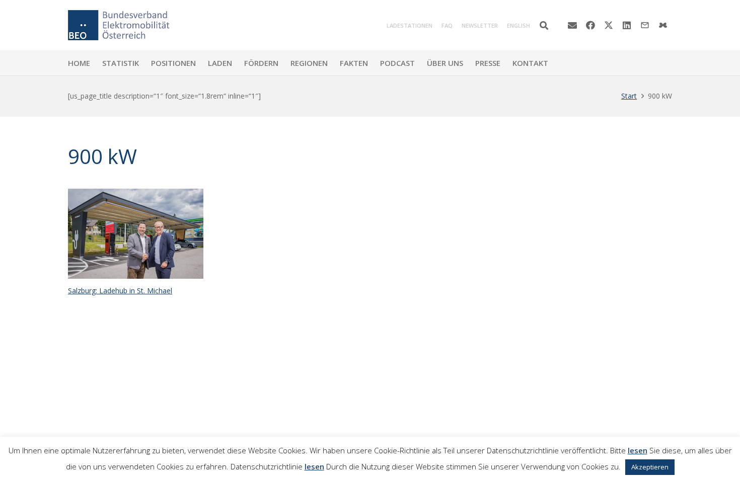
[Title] (663, 25)
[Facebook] (590, 25)
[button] (544, 25)
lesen (637, 450)
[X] (609, 25)
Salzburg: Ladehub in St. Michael (120, 290)
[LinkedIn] (627, 25)
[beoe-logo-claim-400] (119, 25)
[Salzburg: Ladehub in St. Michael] (135, 234)
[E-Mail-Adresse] (572, 25)
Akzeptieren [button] (650, 466)
